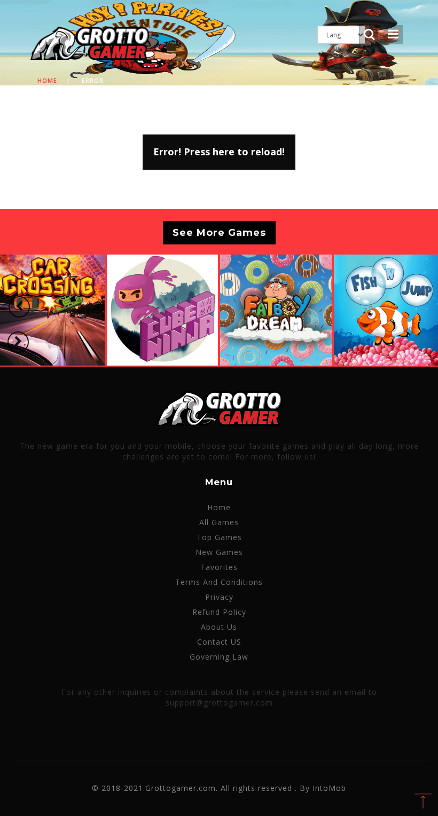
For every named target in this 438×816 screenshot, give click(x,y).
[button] (19, 307)
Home (47, 80)
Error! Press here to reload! (219, 151)
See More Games (219, 233)
